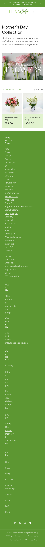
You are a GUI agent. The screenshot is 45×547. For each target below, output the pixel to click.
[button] (5, 12)
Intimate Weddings (7, 487)
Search (7, 494)
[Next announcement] (40, 3)
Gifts (7, 473)
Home (7, 462)
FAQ (7, 506)
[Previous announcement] (4, 3)
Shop (7, 468)
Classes (7, 479)
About (7, 500)
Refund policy (20, 536)
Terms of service (16, 540)
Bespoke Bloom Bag (11, 119)
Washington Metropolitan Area (12, 196)
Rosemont (14, 206)
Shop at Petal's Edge (21, 533)
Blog (7, 512)
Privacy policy (33, 536)
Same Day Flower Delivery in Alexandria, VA (11, 433)
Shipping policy (31, 540)
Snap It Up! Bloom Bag (32, 119)
